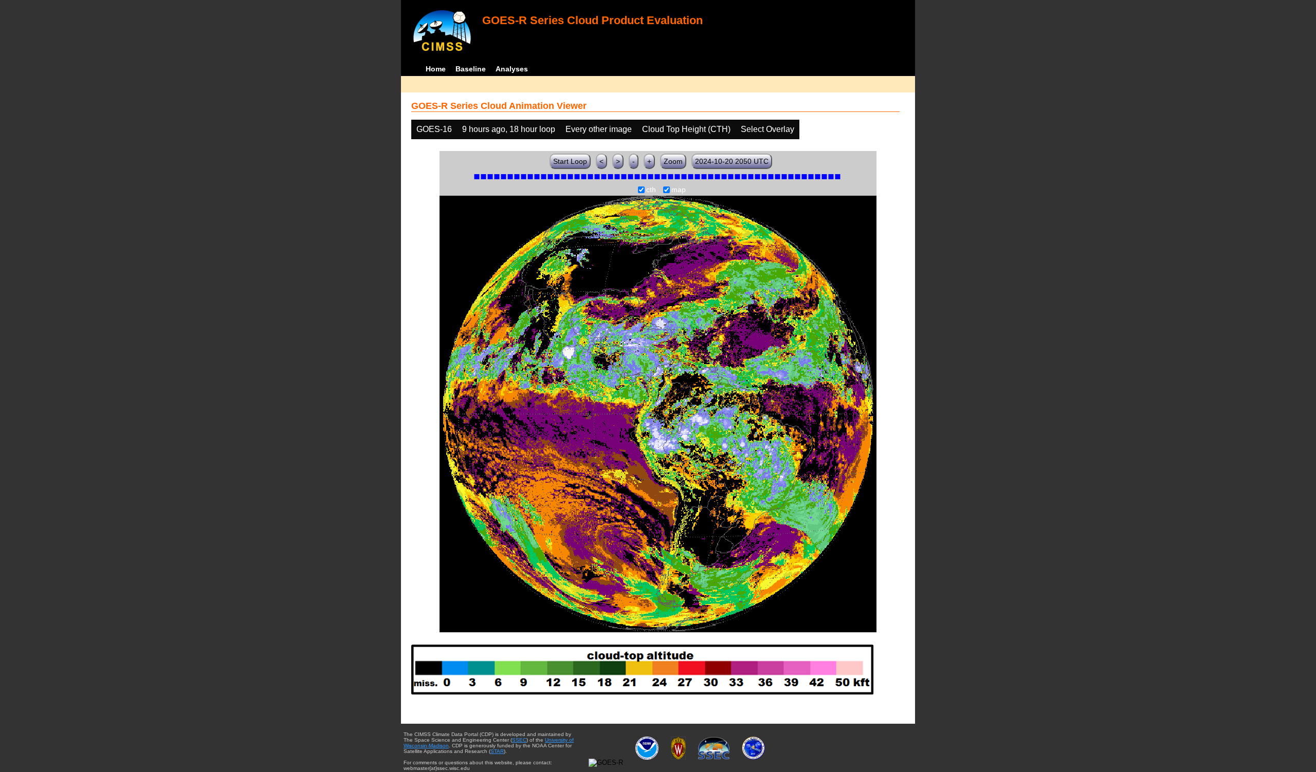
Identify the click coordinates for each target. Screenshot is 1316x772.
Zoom (673, 161)
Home (436, 69)
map (678, 190)
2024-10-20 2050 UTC (732, 161)
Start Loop (570, 161)
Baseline (470, 69)
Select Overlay (767, 129)
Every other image (598, 129)
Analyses (512, 69)
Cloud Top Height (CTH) (686, 129)
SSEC (519, 740)
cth (651, 190)
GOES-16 (434, 129)
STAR (497, 751)
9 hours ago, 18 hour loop (508, 129)
